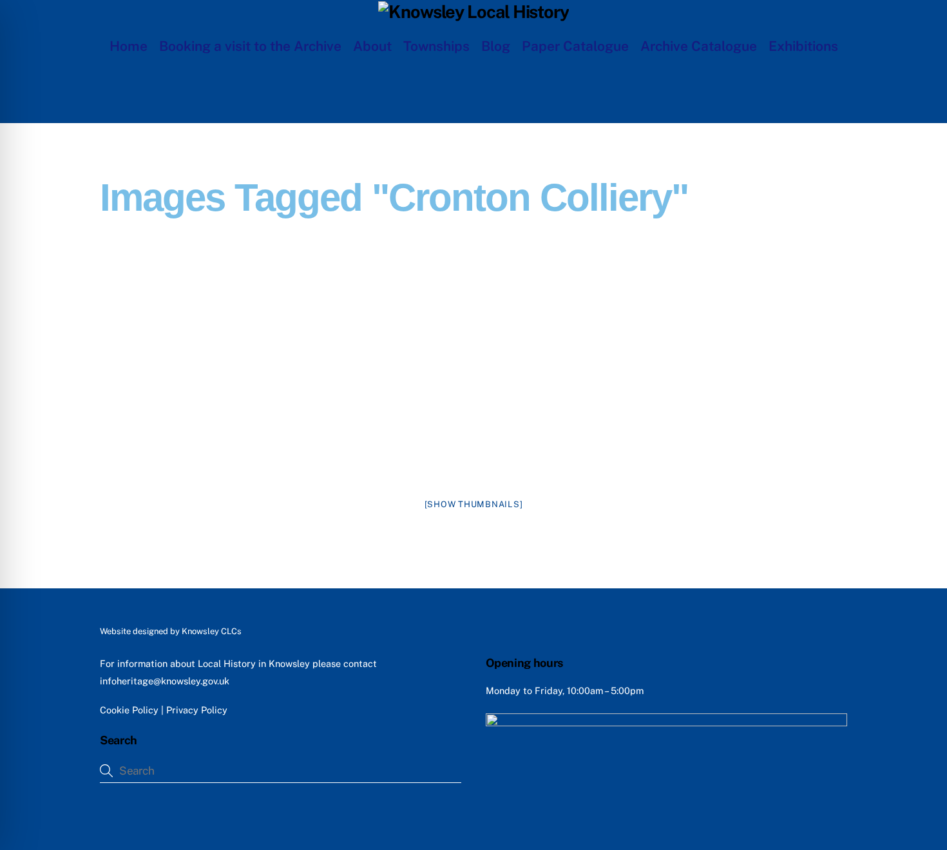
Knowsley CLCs (212, 631)
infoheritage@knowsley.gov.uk (164, 680)
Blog (495, 46)
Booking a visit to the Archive (250, 46)
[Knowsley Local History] (473, 11)
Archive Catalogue (698, 46)
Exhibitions (803, 46)
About (372, 46)
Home (129, 46)
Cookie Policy (129, 709)
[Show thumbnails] (474, 504)
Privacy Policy (196, 709)
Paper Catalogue (575, 46)
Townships (436, 46)
